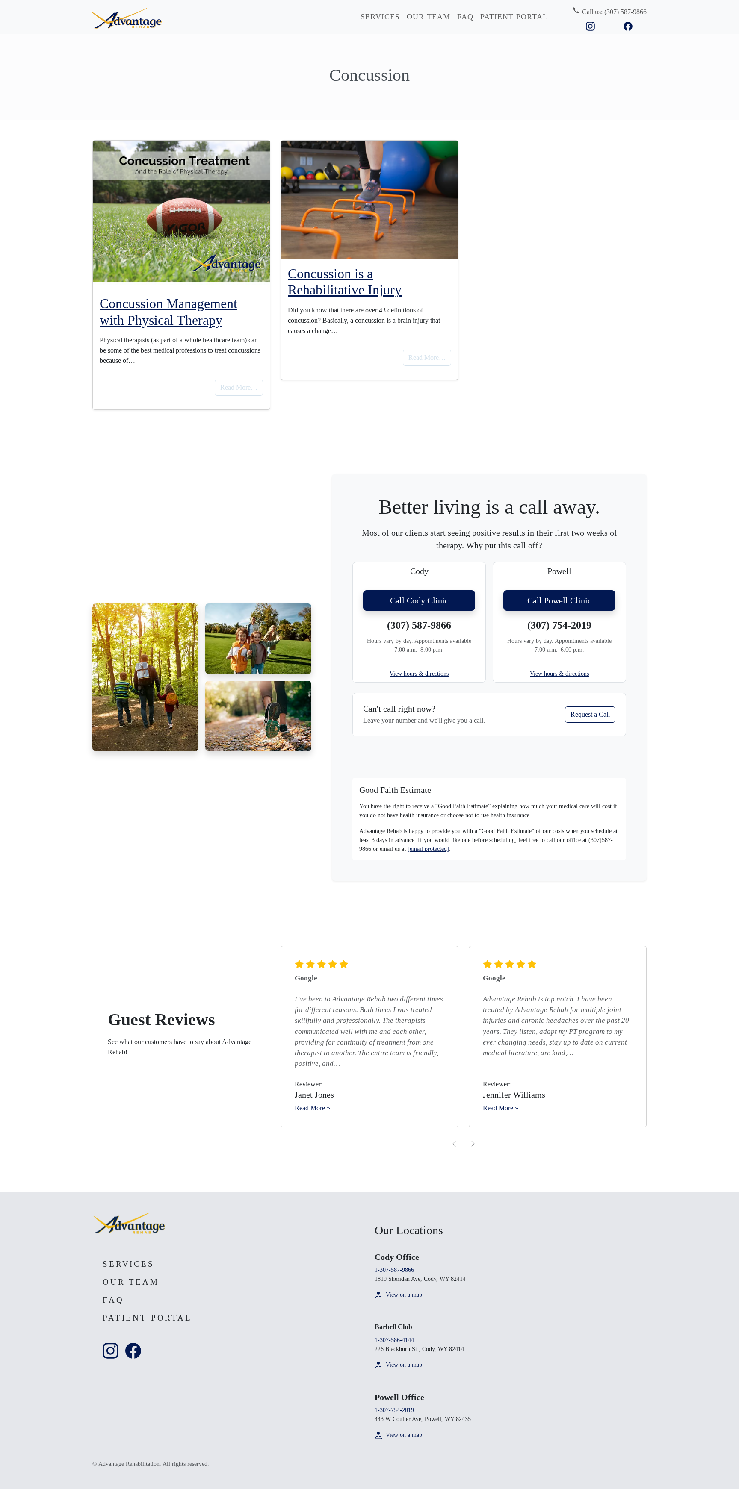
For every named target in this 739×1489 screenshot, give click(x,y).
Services (380, 16)
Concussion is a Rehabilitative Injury (345, 281)
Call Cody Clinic (419, 600)
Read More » (312, 1108)
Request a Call (590, 714)
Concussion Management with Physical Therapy (168, 311)
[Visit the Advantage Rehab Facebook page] (628, 25)
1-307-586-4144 (394, 1340)
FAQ (465, 16)
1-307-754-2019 (394, 1410)
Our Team (428, 16)
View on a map (404, 1295)
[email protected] (428, 849)
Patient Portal (514, 16)
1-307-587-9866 (394, 1270)
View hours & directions (419, 674)
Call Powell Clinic (559, 600)
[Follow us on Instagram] (590, 25)
